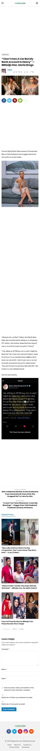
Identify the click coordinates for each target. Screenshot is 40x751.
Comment (6, 649)
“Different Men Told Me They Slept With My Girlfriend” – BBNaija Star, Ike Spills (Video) (19, 587)
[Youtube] (20, 731)
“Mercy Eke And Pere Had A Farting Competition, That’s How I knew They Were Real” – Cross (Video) (19, 550)
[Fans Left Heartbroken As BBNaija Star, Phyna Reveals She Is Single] (20, 605)
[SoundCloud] (31, 731)
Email (4, 678)
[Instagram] (25, 731)
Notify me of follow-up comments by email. (17, 697)
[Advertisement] (20, 29)
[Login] (36, 3)
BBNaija (5, 54)
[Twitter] (14, 731)
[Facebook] (8, 731)
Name (4, 669)
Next (14, 629)
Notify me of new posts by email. (13, 704)
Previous (7, 629)
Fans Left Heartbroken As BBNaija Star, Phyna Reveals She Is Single (17, 622)
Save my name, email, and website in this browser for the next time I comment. (19, 689)
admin (9, 70)
